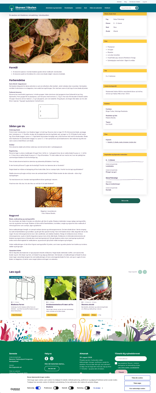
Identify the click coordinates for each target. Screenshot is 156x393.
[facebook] (46, 359)
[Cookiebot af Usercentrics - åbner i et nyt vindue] (15, 389)
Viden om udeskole (96, 8)
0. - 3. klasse (110, 160)
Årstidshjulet (69, 8)
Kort (85, 8)
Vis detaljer (96, 388)
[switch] (56, 387)
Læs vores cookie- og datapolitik (128, 368)
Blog (125, 2)
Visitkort (107, 8)
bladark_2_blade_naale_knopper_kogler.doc (122, 142)
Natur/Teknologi (112, 178)
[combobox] (128, 8)
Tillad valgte (137, 383)
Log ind (145, 2)
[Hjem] (22, 8)
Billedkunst (86, 315)
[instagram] (51, 359)
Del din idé (52, 369)
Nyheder (119, 2)
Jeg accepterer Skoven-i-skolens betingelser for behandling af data (129, 365)
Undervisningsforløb (16, 277)
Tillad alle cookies (137, 378)
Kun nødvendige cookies (137, 388)
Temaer (83, 277)
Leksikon (78, 8)
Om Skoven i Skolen (134, 2)
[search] (136, 8)
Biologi (94, 315)
